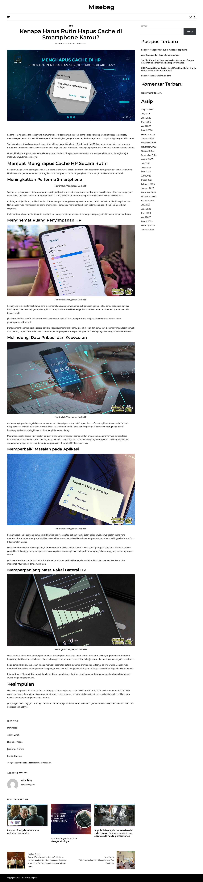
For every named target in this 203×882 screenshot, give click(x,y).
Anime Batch (13, 734)
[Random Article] (190, 17)
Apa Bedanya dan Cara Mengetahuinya (64, 840)
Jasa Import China (15, 748)
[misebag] (12, 784)
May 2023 (146, 213)
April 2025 (146, 175)
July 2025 (145, 163)
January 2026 (147, 138)
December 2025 (148, 142)
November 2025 (148, 146)
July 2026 (145, 113)
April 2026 (146, 126)
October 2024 (147, 200)
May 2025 (146, 171)
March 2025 (147, 180)
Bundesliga (46, 763)
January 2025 (147, 188)
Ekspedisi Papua (15, 741)
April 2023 (146, 217)
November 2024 (148, 196)
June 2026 (146, 117)
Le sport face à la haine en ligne (156, 75)
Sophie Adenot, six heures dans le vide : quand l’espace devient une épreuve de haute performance (113, 833)
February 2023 (148, 225)
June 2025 (146, 167)
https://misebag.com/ (28, 785)
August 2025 (147, 159)
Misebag (101, 7)
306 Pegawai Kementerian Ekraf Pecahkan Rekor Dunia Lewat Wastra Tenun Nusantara (168, 69)
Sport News (12, 720)
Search (144, 26)
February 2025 (148, 184)
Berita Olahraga (14, 755)
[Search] (195, 17)
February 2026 (148, 134)
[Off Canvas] (8, 17)
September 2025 (149, 155)
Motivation (12, 727)
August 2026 (147, 109)
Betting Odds (21, 763)
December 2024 (148, 192)
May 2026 (146, 122)
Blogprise (34, 878)
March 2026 (147, 130)
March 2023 (147, 221)
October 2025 (147, 151)
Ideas (71, 26)
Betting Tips (34, 763)
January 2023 (147, 229)
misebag (61, 43)
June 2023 (146, 209)
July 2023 (145, 204)
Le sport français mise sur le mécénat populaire (164, 49)
